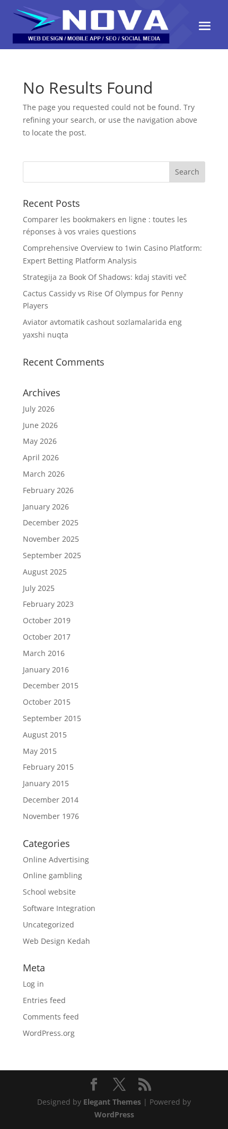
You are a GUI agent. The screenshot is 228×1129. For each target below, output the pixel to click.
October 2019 (47, 620)
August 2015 (45, 735)
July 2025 (39, 588)
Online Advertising (56, 859)
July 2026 (39, 409)
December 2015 (50, 685)
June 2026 (40, 425)
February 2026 (48, 490)
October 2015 (47, 702)
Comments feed (51, 1017)
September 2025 (52, 555)
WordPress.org (49, 1033)
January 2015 (46, 783)
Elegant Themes (112, 1102)
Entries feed (44, 1000)
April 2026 (41, 457)
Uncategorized (48, 924)
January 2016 (46, 669)
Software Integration (59, 908)
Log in (33, 984)
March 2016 (44, 653)
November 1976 (51, 816)
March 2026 (44, 474)
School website (49, 892)
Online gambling (52, 875)
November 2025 (51, 539)
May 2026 (40, 441)
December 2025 (50, 522)
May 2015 (40, 751)
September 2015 (52, 718)
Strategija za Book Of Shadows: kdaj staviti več (105, 277)
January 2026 (46, 507)
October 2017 (47, 637)
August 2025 (45, 572)
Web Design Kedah (56, 941)
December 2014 (50, 800)
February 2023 (48, 604)
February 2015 (48, 767)
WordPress (114, 1114)
